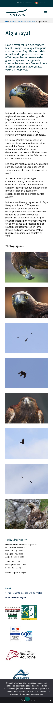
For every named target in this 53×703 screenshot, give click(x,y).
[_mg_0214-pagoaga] (26, 493)
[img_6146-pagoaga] (26, 423)
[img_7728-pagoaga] (26, 387)
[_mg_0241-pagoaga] (26, 458)
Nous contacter (26, 3)
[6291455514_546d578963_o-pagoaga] (26, 282)
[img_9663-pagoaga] (26, 352)
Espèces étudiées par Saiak (22, 21)
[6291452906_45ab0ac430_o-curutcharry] (26, 528)
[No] (49, 691)
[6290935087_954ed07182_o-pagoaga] (26, 317)
